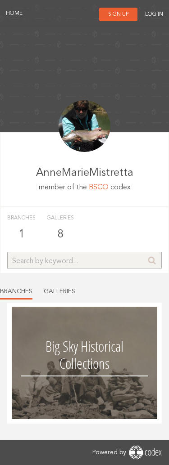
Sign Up (118, 14)
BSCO (99, 187)
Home (14, 13)
